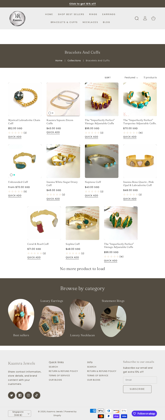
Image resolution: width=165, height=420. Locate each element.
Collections (74, 60)
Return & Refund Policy (63, 371)
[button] (136, 18)
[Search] (137, 18)
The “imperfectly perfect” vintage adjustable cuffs (100, 122)
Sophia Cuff (73, 243)
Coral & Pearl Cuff (38, 243)
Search (53, 367)
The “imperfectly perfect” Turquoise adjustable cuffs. (139, 122)
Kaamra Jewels (55, 411)
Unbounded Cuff (18, 181)
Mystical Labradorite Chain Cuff (24, 122)
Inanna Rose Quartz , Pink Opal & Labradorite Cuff (138, 183)
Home (59, 60)
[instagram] (28, 395)
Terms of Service (59, 375)
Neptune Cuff (93, 181)
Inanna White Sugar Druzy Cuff (62, 183)
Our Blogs (55, 380)
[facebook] (20, 395)
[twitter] (11, 395)
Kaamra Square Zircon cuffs (60, 122)
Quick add (14, 137)
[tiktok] (36, 395)
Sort (108, 77)
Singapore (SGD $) (18, 413)
